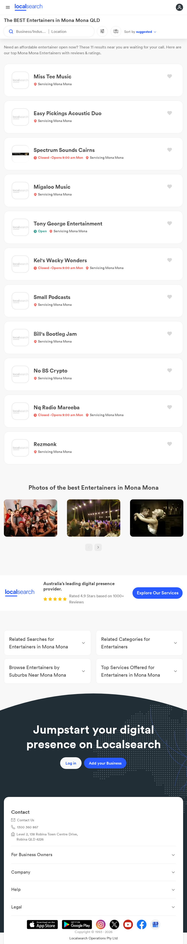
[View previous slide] (89, 547)
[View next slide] (98, 547)
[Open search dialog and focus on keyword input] (9, 31)
